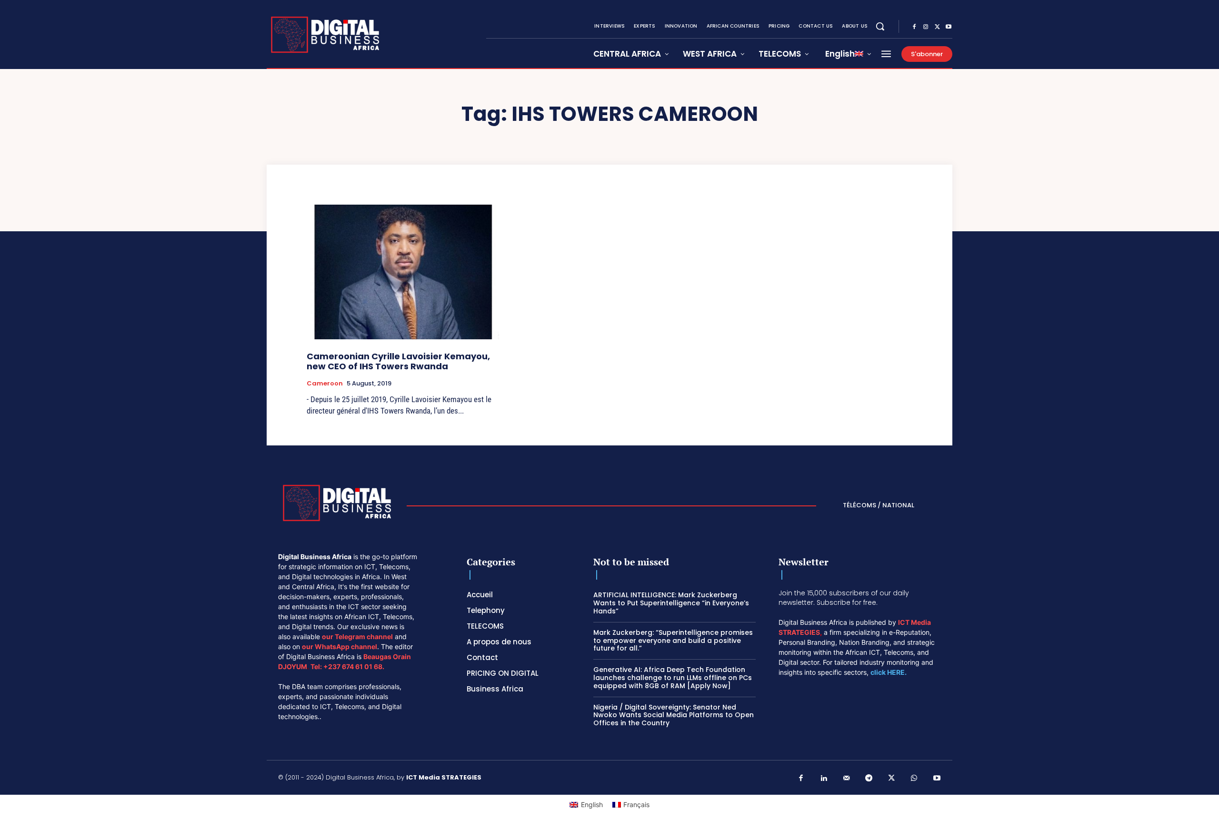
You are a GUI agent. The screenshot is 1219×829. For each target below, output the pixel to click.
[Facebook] (914, 27)
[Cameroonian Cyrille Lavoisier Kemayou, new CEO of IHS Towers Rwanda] (403, 272)
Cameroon (325, 383)
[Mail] (847, 779)
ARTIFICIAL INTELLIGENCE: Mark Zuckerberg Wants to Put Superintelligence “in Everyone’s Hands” (671, 603)
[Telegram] (869, 779)
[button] (880, 26)
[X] (937, 27)
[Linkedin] (824, 779)
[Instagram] (925, 27)
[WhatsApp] (914, 779)
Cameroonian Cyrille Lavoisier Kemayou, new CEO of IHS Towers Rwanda (398, 361)
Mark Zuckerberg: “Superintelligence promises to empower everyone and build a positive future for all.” (673, 640)
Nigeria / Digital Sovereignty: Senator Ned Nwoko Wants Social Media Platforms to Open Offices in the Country (673, 715)
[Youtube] (948, 27)
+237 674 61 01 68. (353, 666)
